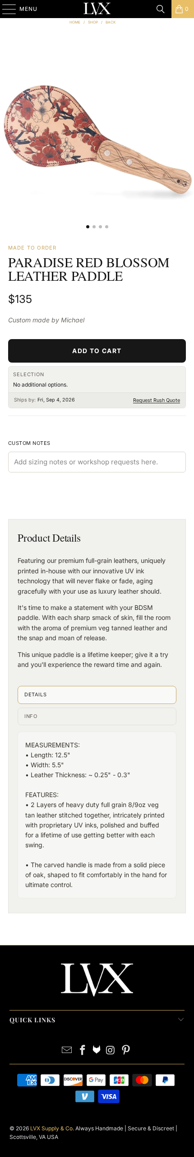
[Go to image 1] (87, 226)
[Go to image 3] (100, 226)
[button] (97, 137)
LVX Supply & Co (51, 1128)
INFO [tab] (30, 716)
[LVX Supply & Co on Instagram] (110, 1051)
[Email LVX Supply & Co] (67, 1051)
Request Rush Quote (156, 400)
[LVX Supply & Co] (97, 9)
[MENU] (4, 9)
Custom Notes (29, 443)
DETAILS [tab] (35, 694)
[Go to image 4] (106, 226)
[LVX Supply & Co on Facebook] (82, 1051)
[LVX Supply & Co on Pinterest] (126, 1051)
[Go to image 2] (94, 226)
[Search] (160, 9)
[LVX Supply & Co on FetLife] (97, 1051)
